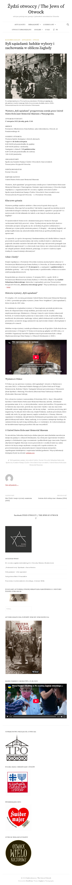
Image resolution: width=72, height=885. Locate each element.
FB (57, 30)
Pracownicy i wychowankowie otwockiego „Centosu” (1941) (24, 581)
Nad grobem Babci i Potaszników (16, 576)
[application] (36, 701)
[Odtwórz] (7, 717)
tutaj (8, 287)
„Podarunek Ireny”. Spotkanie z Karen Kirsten (20, 567)
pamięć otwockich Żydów (29, 460)
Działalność (33, 25)
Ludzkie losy (48, 25)
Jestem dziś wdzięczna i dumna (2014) (52, 498)
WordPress (29, 881)
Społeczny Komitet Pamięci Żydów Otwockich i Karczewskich (27, 463)
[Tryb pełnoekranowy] (64, 717)
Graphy (40, 881)
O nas (47, 30)
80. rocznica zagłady (12, 40)
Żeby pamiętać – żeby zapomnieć (16, 572)
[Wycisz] (62, 717)
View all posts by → (12, 485)
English (37, 30)
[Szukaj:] (67, 25)
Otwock (36, 40)
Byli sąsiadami (15, 460)
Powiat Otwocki (44, 460)
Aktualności (19, 25)
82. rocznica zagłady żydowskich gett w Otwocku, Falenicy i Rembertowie (29, 563)
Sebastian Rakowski (57, 460)
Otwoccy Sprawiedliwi (21, 30)
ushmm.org (30, 453)
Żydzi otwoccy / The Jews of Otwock (36, 9)
